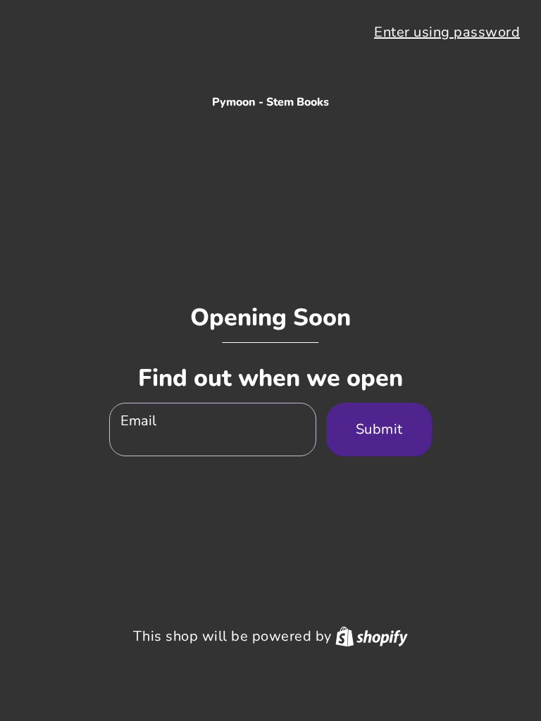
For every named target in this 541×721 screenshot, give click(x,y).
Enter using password (447, 32)
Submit (379, 429)
